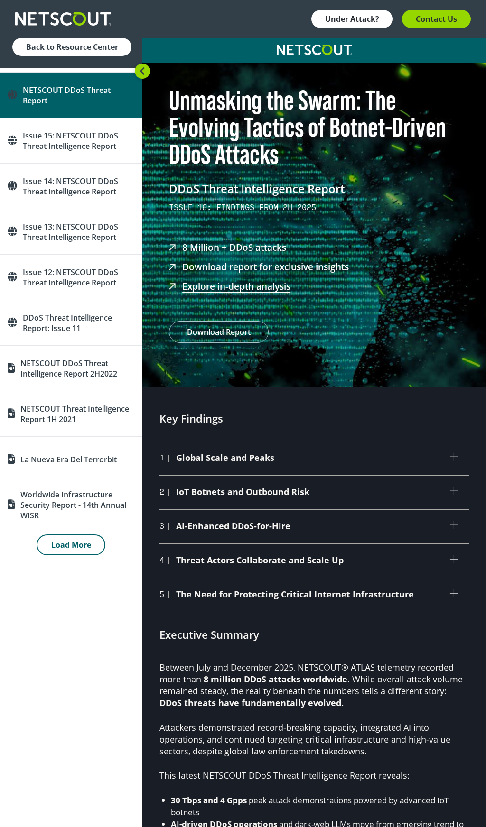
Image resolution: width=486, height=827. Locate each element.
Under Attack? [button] (352, 19)
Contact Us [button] (436, 19)
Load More (71, 545)
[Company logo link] (66, 19)
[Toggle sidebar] (142, 71)
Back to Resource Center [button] (72, 47)
